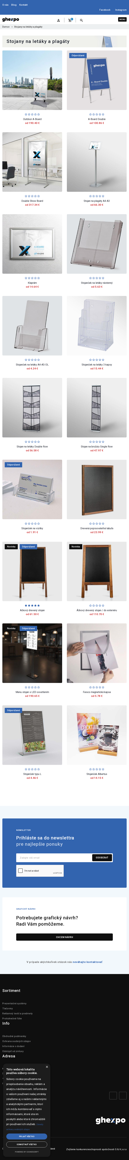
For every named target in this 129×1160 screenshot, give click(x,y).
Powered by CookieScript (27, 1152)
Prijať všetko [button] (26, 1136)
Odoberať (102, 857)
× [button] (47, 1067)
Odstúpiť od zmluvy (13, 1051)
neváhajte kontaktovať (87, 962)
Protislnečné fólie (12, 1018)
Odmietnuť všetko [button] (27, 1144)
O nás (5, 5)
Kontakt (23, 5)
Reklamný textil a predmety (17, 1013)
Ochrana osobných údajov (16, 1041)
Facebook (104, 10)
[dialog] (26, 1110)
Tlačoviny (7, 1008)
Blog (14, 5)
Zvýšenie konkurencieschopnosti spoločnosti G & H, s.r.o (96, 1149)
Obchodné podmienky (14, 1036)
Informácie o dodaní (13, 1046)
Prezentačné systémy (14, 1003)
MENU (122, 19)
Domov (6, 27)
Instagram (121, 10)
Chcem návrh (64, 937)
